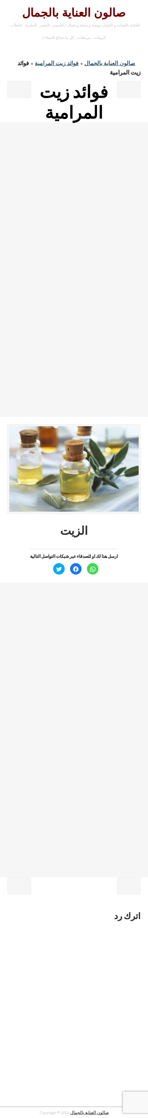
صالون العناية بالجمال (74, 12)
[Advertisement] (74, 196)
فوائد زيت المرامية (57, 63)
